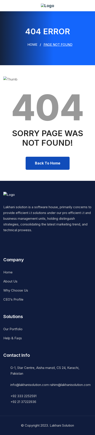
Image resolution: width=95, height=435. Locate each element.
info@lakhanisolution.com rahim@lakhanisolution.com (50, 385)
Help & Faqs (12, 338)
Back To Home (47, 163)
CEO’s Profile (13, 299)
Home (32, 44)
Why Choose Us (15, 290)
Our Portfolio (13, 329)
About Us (10, 281)
